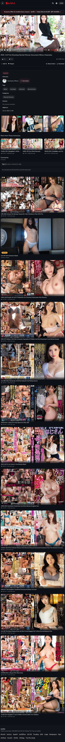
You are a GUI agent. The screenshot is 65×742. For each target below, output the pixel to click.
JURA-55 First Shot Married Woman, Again (32, 151)
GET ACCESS (55, 12)
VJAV (41, 734)
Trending (36, 734)
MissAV (3, 734)
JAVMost (3, 738)
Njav (59, 734)
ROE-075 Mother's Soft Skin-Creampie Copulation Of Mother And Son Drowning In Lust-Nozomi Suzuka (30, 339)
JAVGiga (21, 738)
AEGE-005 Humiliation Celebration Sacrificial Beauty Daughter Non (20, 506)
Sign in (4, 164)
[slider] (26, 50)
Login (61, 3)
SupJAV (15, 734)
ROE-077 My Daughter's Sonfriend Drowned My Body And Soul (19, 589)
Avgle (46, 734)
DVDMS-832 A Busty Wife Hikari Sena (12, 673)
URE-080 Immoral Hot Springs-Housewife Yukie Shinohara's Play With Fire (22, 214)
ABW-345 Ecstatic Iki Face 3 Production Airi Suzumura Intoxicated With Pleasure (24, 297)
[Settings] (56, 3)
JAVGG (16, 738)
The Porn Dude (30, 738)
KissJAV (9, 738)
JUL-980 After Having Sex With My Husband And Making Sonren (19, 381)
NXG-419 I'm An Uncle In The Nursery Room (13, 464)
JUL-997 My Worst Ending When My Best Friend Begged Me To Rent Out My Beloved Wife (26, 631)
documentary (32, 89)
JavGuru (9, 734)
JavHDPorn (22, 734)
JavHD (33, 12)
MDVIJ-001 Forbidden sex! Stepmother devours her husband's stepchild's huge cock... (54, 151)
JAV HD (29, 734)
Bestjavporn (53, 734)
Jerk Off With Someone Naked (9, 255)
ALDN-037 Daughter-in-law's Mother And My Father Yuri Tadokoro (20, 714)
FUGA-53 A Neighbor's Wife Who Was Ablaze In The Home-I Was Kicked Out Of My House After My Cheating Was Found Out (10, 151)
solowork (22, 89)
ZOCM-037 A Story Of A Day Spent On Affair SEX (15, 422)
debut (5, 89)
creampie (13, 89)
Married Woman (9, 97)
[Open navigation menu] (2, 3)
